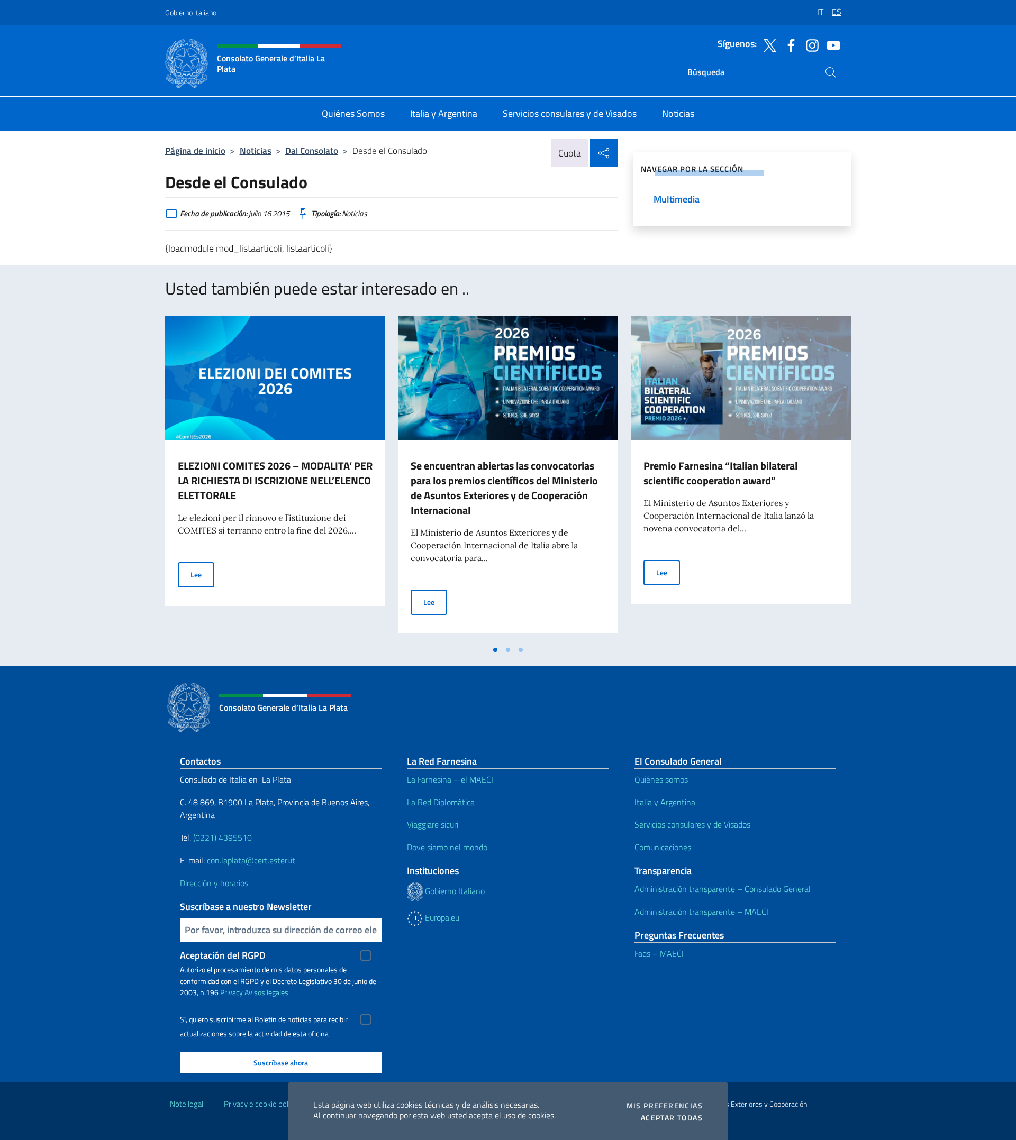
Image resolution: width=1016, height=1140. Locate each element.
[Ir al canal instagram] (809, 44)
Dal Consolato (311, 150)
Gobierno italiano (190, 12)
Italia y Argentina (664, 802)
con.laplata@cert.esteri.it (251, 860)
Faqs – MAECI (659, 953)
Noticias (255, 150)
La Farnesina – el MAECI (450, 779)
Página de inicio (195, 150)
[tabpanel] (275, 478)
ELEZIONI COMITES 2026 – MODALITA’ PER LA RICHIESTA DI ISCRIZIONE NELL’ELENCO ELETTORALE (275, 480)
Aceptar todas (672, 1117)
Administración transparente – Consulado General (722, 888)
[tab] (495, 650)
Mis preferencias (665, 1105)
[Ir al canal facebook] (788, 44)
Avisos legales (266, 992)
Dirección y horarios (214, 883)
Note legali (187, 1104)
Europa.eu (441, 917)
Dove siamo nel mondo (447, 847)
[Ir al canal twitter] (767, 44)
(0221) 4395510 (222, 837)
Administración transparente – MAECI (701, 911)
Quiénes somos (661, 779)
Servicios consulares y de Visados (692, 824)
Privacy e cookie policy (260, 1104)
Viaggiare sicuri (432, 824)
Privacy (231, 992)
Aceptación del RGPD (223, 955)
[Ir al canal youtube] (830, 44)
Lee (202, 574)
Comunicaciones (662, 847)
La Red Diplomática (441, 802)
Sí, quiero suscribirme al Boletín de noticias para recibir (264, 1019)
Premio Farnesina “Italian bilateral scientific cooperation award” (720, 473)
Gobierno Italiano (454, 891)
